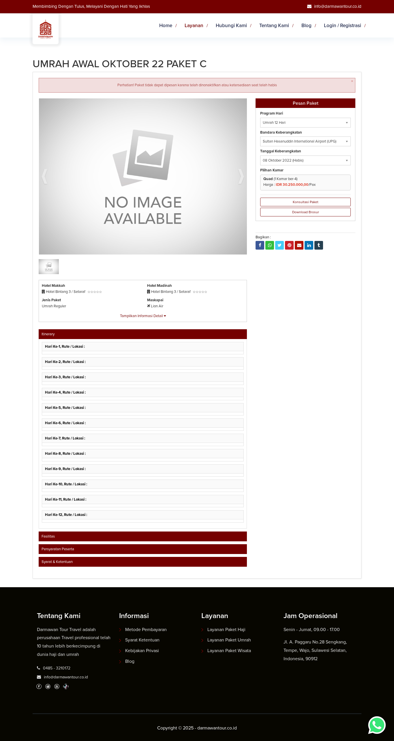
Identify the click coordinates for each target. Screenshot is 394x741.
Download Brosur (305, 212)
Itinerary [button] (48, 334)
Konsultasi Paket (305, 202)
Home (165, 25)
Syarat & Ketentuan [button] (57, 561)
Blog (306, 25)
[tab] (143, 334)
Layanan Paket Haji (226, 629)
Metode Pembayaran (146, 629)
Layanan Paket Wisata (229, 650)
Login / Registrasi (342, 25)
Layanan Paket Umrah (229, 640)
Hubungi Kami (231, 25)
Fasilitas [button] (48, 536)
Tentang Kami (274, 25)
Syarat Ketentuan (142, 640)
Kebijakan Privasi (142, 650)
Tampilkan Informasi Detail (142, 316)
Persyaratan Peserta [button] (58, 549)
